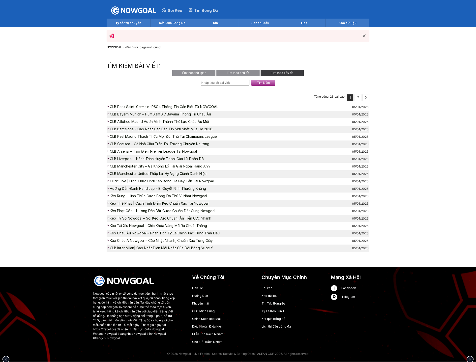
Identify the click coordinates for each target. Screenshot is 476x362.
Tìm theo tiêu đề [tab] (282, 73)
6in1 (216, 23)
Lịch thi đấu (260, 23)
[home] (133, 10)
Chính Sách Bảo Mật (206, 319)
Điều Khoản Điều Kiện (207, 326)
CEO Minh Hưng (203, 311)
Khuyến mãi (200, 303)
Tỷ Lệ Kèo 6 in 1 (273, 311)
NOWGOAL (114, 47)
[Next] (366, 97)
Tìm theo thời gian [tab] (193, 73)
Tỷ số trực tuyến (128, 23)
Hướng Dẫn (200, 296)
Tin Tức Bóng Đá (274, 303)
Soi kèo (267, 288)
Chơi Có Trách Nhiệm (207, 342)
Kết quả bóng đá (273, 319)
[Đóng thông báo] (364, 36)
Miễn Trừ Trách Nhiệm (207, 334)
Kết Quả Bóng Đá (172, 23)
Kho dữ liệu (348, 23)
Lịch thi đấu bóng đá (276, 326)
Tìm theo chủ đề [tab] (238, 73)
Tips (303, 23)
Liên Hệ (197, 288)
